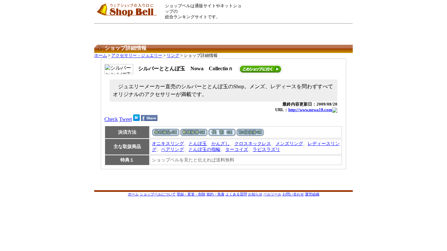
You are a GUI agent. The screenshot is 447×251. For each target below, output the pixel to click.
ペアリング (172, 149)
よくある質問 (236, 194)
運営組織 (312, 194)
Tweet (125, 119)
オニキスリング (168, 143)
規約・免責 (215, 194)
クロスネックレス (252, 143)
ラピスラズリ (266, 149)
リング (173, 55)
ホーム (100, 55)
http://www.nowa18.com (310, 110)
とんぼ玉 (197, 143)
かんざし (220, 143)
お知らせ (255, 194)
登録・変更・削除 (191, 194)
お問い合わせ (293, 194)
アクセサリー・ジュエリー (136, 55)
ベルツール (272, 194)
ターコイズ (236, 149)
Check (111, 119)
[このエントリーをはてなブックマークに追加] (136, 119)
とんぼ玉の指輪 (204, 149)
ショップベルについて (158, 194)
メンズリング (289, 143)
